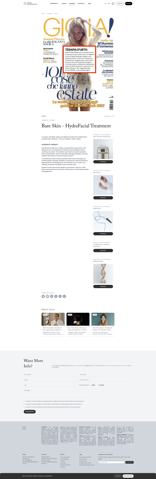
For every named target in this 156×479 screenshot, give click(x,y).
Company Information (85, 463)
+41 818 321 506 (45, 460)
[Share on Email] (60, 296)
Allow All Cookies (128, 476)
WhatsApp (95, 365)
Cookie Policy (83, 461)
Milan (93, 385)
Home (43, 13)
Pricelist (62, 461)
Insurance (63, 463)
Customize (118, 476)
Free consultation (65, 457)
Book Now (128, 3)
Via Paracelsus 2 (45, 457)
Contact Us (119, 3)
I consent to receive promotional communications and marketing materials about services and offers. (53, 407)
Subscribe (129, 462)
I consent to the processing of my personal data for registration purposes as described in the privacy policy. (55, 401)
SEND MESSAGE (29, 411)
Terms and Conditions (85, 457)
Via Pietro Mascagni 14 (28, 457)
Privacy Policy (83, 459)
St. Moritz (101, 385)
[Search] (105, 3)
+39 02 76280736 (79, 365)
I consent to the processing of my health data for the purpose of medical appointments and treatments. (53, 404)
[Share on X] (56, 296)
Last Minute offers (65, 465)
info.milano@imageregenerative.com (115, 365)
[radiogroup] (97, 385)
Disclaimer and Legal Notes (86, 465)
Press (56, 13)
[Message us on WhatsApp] (113, 3)
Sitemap (62, 467)
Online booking (64, 459)
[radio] (90, 385)
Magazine (49, 13)
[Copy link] (64, 296)
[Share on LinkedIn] (47, 296)
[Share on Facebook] (43, 296)
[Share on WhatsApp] (51, 296)
